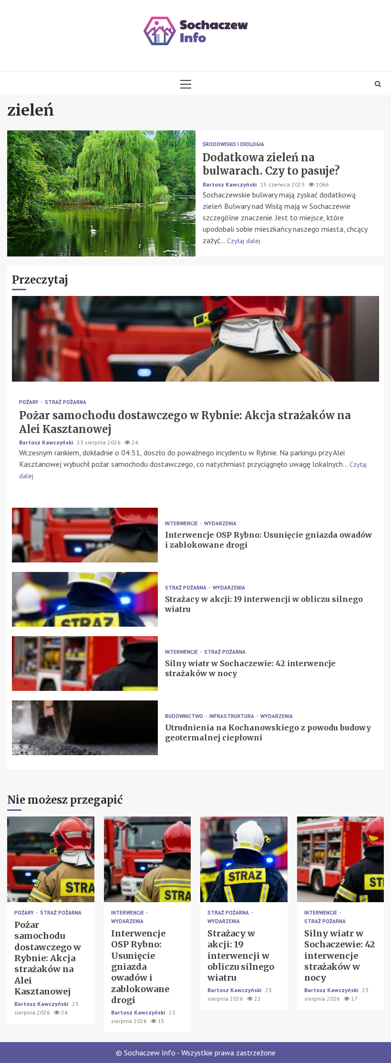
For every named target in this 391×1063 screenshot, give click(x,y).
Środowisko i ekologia (233, 144)
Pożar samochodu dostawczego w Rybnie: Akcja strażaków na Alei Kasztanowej (195, 339)
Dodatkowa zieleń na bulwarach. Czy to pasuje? (101, 193)
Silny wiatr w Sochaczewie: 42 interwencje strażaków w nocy (85, 663)
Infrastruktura (232, 716)
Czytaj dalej (243, 240)
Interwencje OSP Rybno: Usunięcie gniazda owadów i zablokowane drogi (85, 535)
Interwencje (182, 523)
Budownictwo (185, 716)
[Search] (378, 84)
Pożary (29, 402)
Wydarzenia (220, 523)
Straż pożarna (65, 402)
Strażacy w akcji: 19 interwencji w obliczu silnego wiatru (85, 599)
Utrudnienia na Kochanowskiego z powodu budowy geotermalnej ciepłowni (85, 727)
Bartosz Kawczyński (230, 184)
